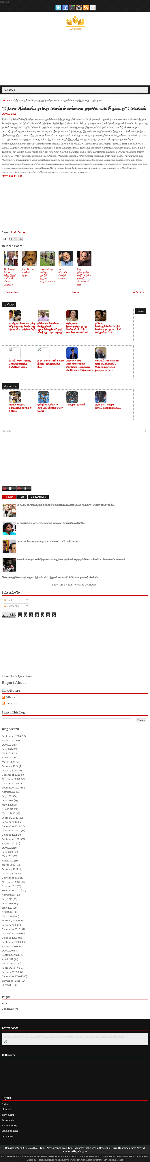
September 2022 (11, 839)
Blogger (93, 584)
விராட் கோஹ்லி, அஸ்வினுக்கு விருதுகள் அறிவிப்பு (20, 407)
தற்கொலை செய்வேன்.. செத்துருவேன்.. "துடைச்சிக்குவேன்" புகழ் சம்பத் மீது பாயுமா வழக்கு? (50, 328)
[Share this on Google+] (19, 232)
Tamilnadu (8, 1120)
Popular (9, 497)
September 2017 (11, 954)
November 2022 (11, 830)
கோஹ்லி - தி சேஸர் (75, 404)
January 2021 (9, 925)
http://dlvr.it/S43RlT (13, 175)
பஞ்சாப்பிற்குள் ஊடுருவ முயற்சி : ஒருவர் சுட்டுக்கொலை (47, 275)
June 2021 (7, 903)
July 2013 (7, 985)
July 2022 (7, 847)
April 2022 (8, 860)
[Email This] (10, 239)
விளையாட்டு (10, 385)
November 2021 (11, 882)
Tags (21, 497)
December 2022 (11, 826)
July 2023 (7, 796)
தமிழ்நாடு (9, 304)
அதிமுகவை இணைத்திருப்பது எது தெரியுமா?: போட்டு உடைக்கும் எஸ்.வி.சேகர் (77, 328)
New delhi (8, 1114)
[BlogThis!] (14, 239)
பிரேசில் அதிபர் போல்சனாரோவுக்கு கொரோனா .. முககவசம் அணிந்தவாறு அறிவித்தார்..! (79, 365)
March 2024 (8, 762)
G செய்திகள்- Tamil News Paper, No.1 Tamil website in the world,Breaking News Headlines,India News (85, 1148)
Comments (13, 605)
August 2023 (9, 791)
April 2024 (8, 757)
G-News (10, 697)
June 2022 (7, 852)
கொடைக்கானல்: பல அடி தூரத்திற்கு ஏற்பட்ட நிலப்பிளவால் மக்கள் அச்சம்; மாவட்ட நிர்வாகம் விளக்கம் (64, 1036)
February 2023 (10, 817)
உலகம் (141, 311)
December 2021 (11, 877)
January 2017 (9, 972)
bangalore (8, 1136)
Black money (9, 1125)
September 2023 (11, 787)
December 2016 (11, 976)
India (5, 1104)
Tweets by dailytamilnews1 (17, 676)
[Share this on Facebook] (11, 232)
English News (10, 1008)
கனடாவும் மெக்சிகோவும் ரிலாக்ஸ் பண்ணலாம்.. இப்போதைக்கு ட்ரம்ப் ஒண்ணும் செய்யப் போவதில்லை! (107, 365)
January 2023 (9, 822)
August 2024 (9, 740)
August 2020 (9, 946)
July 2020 (7, 950)
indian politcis (10, 1130)
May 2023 (7, 804)
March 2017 (8, 963)
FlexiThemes (43, 1159)
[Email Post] (4, 238)
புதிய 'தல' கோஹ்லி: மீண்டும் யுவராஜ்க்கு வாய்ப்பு (108, 406)
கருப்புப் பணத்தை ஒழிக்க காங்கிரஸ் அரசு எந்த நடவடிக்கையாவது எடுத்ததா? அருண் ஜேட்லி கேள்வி (66, 504)
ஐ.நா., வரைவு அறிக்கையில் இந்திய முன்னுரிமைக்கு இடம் (51, 363)
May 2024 (7, 753)
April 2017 (7, 959)
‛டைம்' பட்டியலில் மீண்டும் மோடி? (63, 273)
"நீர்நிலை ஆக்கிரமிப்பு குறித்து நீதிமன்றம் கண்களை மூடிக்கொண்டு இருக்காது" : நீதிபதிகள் (74, 108)
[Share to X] (17, 239)
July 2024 (7, 744)
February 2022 (10, 869)
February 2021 (10, 920)
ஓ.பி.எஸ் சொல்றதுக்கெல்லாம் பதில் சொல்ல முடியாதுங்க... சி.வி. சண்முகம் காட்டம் (108, 328)
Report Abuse (14, 682)
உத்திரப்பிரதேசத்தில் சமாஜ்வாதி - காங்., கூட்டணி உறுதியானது (47, 541)
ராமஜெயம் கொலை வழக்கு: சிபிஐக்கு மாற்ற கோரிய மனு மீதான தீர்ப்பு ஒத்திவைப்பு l (22, 326)
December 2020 (11, 929)
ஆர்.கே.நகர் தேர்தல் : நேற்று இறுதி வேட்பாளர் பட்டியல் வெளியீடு (10, 276)
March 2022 (8, 864)
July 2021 (7, 899)
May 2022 (7, 856)
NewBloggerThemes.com (80, 1159)
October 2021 (9, 886)
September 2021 (11, 890)
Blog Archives (38, 497)
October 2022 (9, 834)
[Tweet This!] (15, 232)
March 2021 (8, 916)
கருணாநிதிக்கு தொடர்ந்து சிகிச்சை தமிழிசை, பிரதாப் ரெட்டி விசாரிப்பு (51, 522)
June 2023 (7, 800)
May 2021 (7, 907)
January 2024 (9, 770)
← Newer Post (10, 292)
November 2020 (11, 933)
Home (6, 100)
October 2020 (9, 937)
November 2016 (11, 980)
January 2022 (9, 873)
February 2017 (10, 967)
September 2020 (11, 942)
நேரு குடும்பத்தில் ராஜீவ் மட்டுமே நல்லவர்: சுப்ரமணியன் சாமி (84, 276)
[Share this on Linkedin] (24, 232)
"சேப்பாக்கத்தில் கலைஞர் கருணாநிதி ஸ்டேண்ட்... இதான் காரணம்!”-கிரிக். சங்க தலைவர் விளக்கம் (50, 577)
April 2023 (8, 809)
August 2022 (9, 843)
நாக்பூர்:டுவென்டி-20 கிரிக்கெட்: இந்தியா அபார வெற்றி (50, 407)
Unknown (11, 703)
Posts (9, 600)
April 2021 (7, 912)
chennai (6, 1109)
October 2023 (9, 783)
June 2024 (8, 749)
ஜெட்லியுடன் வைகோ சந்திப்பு (28, 272)
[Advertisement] (75, 58)
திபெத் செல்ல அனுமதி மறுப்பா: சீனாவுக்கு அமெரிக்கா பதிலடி (20, 363)
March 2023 (8, 813)
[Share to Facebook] (21, 239)
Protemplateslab (115, 1159)
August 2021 (8, 894)
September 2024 (11, 736)
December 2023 (11, 774)
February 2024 (10, 766)
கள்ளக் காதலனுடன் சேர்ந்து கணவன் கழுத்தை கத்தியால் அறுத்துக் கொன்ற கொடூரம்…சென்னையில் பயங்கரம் (71, 559)
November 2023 (11, 779)
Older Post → (140, 292)
